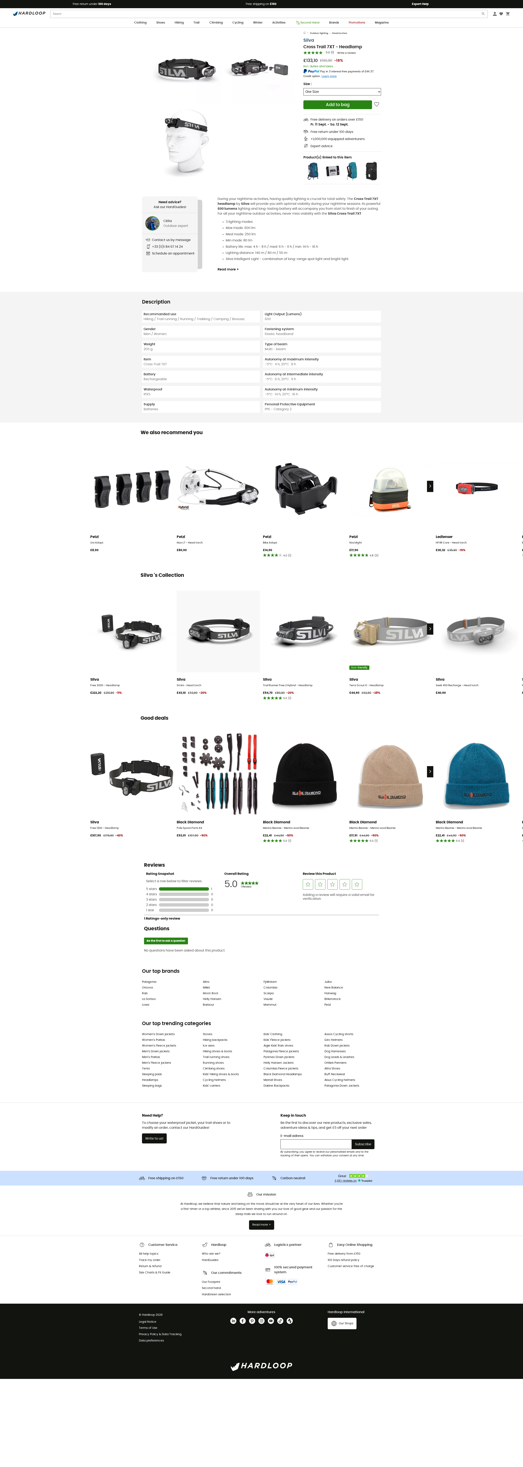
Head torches (339, 33)
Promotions (357, 22)
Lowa (145, 1004)
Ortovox (147, 987)
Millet (206, 987)
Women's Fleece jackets (159, 1045)
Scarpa (269, 993)
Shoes (160, 22)
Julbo (328, 982)
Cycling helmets (214, 1080)
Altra (206, 982)
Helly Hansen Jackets (279, 1062)
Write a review (346, 53)
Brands (334, 22)
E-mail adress (292, 1136)
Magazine (382, 22)
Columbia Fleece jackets (281, 1068)
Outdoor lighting (319, 33)
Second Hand (309, 22)
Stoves (207, 1034)
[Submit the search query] (483, 14)
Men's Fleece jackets (156, 1062)
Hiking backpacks (215, 1040)
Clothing (140, 22)
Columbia (270, 987)
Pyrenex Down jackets (279, 1057)
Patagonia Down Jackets (341, 1085)
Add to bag (338, 105)
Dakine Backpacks (276, 1085)
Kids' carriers (211, 1085)
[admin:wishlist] (376, 104)
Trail (196, 22)
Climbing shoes (214, 1068)
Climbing (216, 22)
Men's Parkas (151, 1057)
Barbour (208, 1004)
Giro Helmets (333, 1040)
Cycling (237, 22)
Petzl (327, 1004)
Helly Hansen (212, 999)
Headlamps (150, 1080)
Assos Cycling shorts (338, 1034)
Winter (258, 22)
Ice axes (209, 1045)
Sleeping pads (152, 1074)
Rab (145, 993)
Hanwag (330, 993)
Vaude (268, 999)
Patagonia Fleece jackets (281, 1051)
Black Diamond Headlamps (283, 1074)
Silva (308, 40)
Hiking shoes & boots (217, 1051)
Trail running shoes (216, 1057)
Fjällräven (270, 982)
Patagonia (149, 982)
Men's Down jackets (156, 1051)
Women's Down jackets (158, 1034)
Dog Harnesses (335, 1051)
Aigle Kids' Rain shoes (278, 1045)
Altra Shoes (332, 1068)
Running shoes (213, 1062)
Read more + (228, 269)
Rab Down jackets (337, 1045)
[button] (186, 67)
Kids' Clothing (273, 1034)
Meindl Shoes (273, 1080)
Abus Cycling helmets (339, 1080)
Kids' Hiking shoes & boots (221, 1074)
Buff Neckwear (334, 1074)
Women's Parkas (153, 1040)
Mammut (270, 1004)
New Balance (333, 987)
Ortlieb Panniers (335, 1062)
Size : (307, 84)
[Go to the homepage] (306, 33)
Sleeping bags (152, 1085)
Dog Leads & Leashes (339, 1057)
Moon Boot (210, 993)
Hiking (179, 22)
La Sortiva (148, 999)
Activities (278, 22)
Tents (146, 1068)
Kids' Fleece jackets (277, 1040)
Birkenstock (332, 999)
